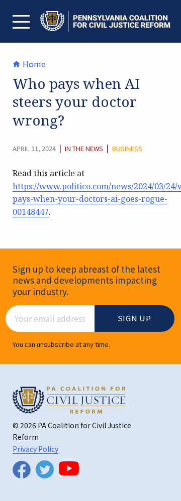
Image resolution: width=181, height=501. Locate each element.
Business (127, 148)
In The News (84, 148)
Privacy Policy (35, 449)
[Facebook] (22, 469)
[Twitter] (45, 469)
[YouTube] (69, 468)
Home (33, 64)
